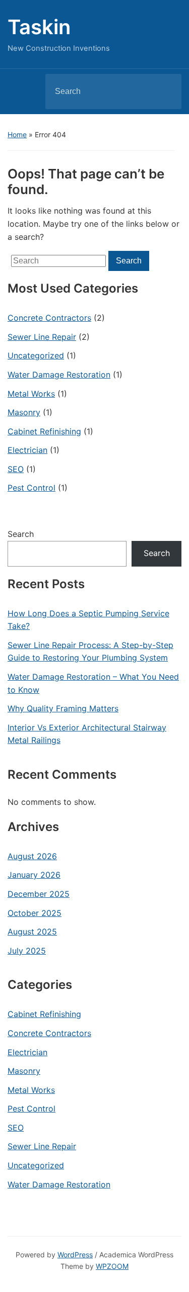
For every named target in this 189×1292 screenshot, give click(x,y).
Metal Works (31, 394)
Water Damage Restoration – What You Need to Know (93, 683)
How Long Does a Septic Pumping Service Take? (88, 619)
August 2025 (32, 932)
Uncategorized (36, 355)
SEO (16, 469)
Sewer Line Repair (42, 337)
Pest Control (31, 488)
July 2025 (27, 951)
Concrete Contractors (49, 318)
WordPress (75, 1254)
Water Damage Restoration (59, 375)
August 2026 (32, 856)
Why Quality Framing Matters (63, 708)
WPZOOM (112, 1266)
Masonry (24, 412)
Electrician (27, 450)
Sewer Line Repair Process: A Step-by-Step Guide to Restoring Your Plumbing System (90, 651)
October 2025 (34, 913)
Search (165, 91)
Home (17, 134)
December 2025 (39, 894)
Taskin (39, 27)
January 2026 (34, 875)
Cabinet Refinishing (44, 431)
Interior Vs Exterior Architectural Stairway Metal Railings (87, 734)
